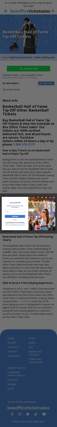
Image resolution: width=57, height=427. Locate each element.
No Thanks (15, 219)
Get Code (15, 216)
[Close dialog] (54, 198)
